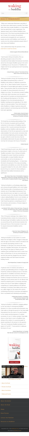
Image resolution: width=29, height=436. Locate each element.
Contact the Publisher (7, 417)
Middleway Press (15, 428)
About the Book (6, 383)
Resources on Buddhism (8, 421)
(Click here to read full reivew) (8, 48)
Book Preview (5, 413)
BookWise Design (17, 430)
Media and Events (6, 394)
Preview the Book (6, 386)
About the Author (6, 390)
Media (2, 409)
